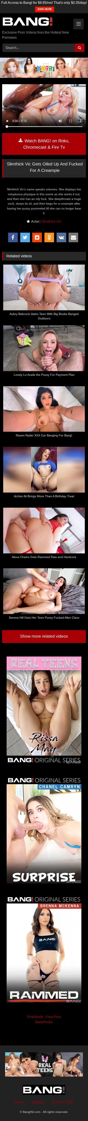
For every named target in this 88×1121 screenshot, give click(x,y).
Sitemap (37, 1102)
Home (18, 1102)
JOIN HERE (44, 9)
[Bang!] (36, 22)
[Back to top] (74, 1108)
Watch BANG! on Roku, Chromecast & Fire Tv (46, 144)
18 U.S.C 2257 (62, 1102)
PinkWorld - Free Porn (44, 1017)
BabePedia (44, 1022)
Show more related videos (44, 636)
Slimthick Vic (51, 221)
